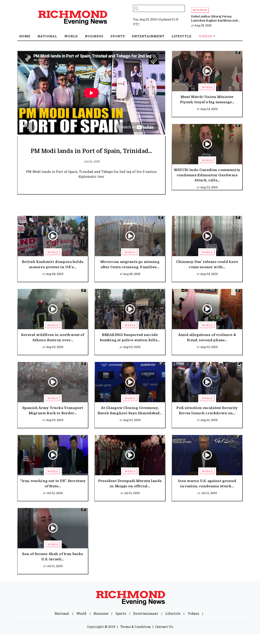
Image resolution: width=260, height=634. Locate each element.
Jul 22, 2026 (54, 493)
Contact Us (164, 626)
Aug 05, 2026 (131, 274)
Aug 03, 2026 (54, 347)
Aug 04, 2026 (209, 274)
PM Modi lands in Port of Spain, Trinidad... (91, 151)
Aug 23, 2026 (209, 187)
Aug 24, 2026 (209, 109)
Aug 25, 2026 (202, 25)
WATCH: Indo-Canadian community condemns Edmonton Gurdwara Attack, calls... (207, 175)
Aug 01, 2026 (208, 420)
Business (200, 10)
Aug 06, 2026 (54, 274)
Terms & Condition (135, 626)
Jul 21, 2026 (132, 493)
